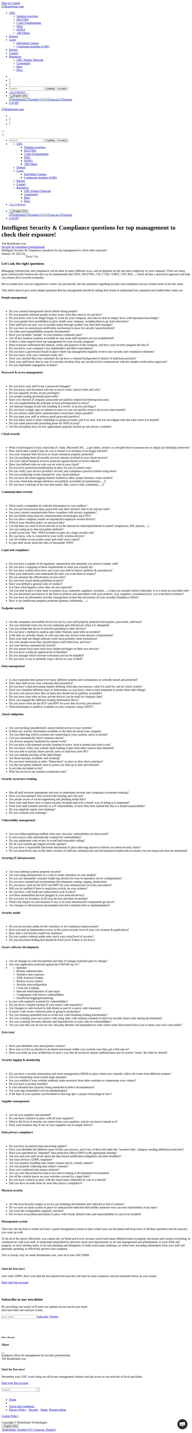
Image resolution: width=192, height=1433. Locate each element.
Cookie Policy (10, 1416)
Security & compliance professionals (23, 246)
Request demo (57, 1409)
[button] (182, 1424)
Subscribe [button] (43, 1316)
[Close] (3, 134)
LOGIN (14, 103)
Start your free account (15, 1282)
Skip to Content (11, 3)
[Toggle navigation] (3, 131)
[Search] (38, 1390)
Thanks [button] (53, 1316)
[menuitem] (12, 12)
